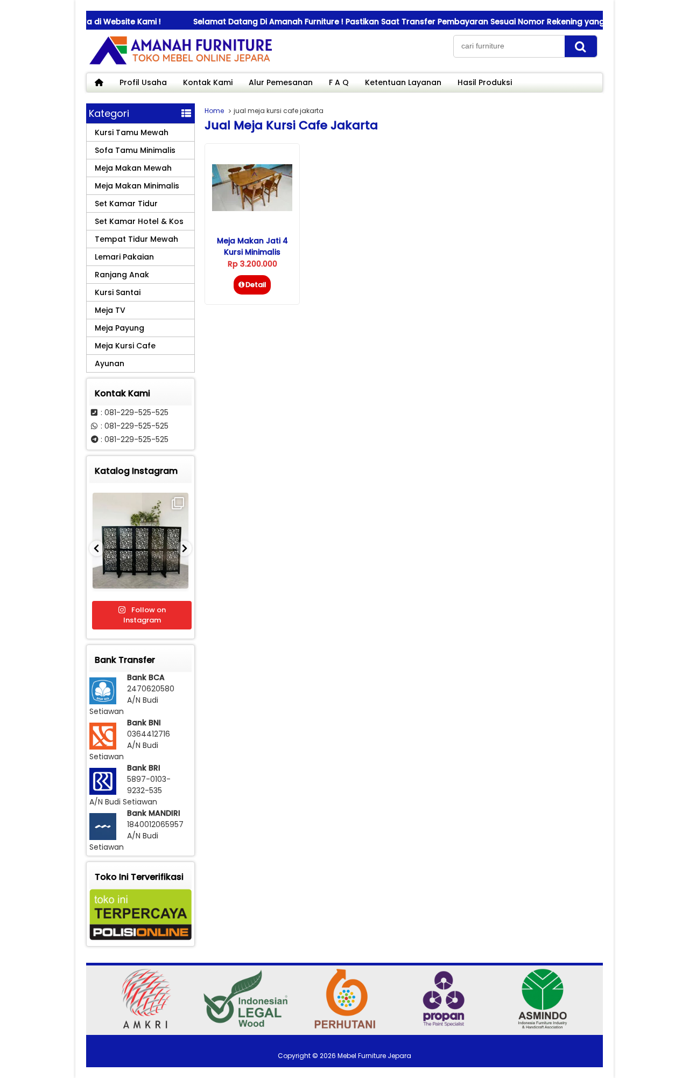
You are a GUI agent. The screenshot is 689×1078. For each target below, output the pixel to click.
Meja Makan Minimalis (137, 185)
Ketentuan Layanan (403, 82)
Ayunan (109, 363)
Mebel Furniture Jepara (374, 1055)
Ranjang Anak (122, 274)
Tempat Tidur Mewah (136, 239)
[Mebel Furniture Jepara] (180, 64)
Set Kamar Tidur (126, 203)
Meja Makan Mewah (133, 168)
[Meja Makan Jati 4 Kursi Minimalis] (252, 208)
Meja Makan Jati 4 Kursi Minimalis (252, 246)
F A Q (339, 82)
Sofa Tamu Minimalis (135, 150)
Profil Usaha (143, 82)
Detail (255, 284)
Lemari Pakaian (124, 256)
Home (214, 110)
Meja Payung (119, 328)
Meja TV (110, 310)
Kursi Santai (117, 292)
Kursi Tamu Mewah (131, 132)
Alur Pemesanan (281, 82)
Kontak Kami (208, 82)
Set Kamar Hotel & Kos (139, 221)
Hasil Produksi (485, 82)
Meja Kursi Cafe (125, 345)
